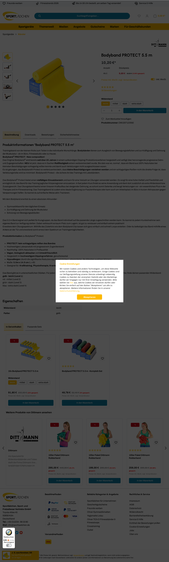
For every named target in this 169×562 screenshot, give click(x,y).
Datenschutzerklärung (69, 291)
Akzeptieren (89, 297)
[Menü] (13, 529)
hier (71, 282)
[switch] (8, 545)
